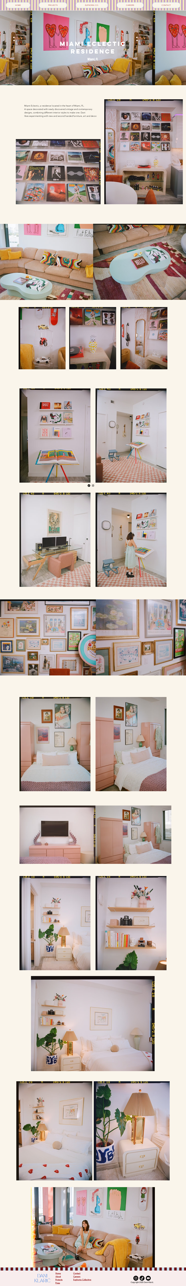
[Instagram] (93, 485)
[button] (93, 1227)
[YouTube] (148, 1278)
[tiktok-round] (89, 485)
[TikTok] (142, 1278)
